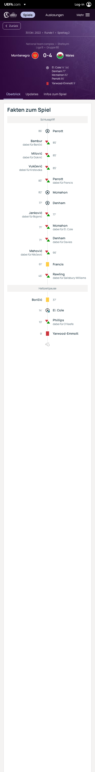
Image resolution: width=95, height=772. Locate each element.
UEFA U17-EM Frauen (10, 15)
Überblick (13, 94)
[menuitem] (30, 14)
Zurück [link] (13, 26)
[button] (82, 14)
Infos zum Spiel (55, 94)
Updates (32, 94)
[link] (27, 14)
